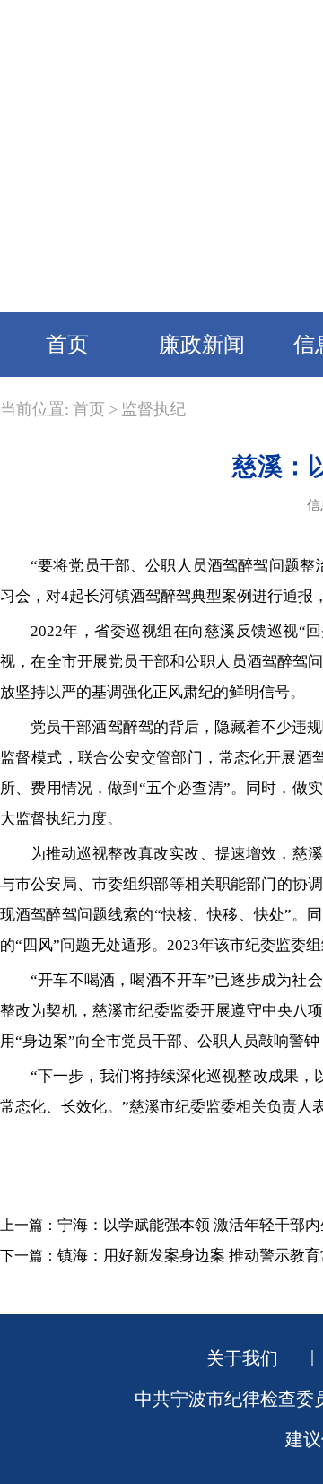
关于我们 (242, 1358)
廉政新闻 (202, 344)
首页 (67, 344)
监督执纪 (153, 409)
